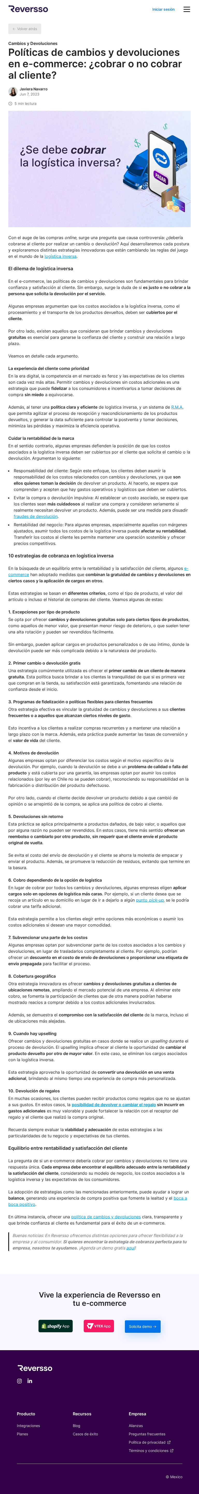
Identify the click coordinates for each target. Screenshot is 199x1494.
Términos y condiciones (148, 1450)
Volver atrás (27, 28)
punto (150, 900)
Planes (22, 1434)
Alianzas (136, 1425)
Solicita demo (140, 1326)
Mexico (176, 1477)
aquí (130, 1247)
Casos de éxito (85, 1434)
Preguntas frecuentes (147, 1434)
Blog (76, 1425)
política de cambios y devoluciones (106, 1216)
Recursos (82, 1413)
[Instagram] (19, 1381)
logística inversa (60, 256)
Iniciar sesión (163, 9)
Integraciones (28, 1425)
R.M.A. (177, 407)
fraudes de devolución (36, 516)
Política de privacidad (147, 1442)
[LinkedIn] (29, 1381)
